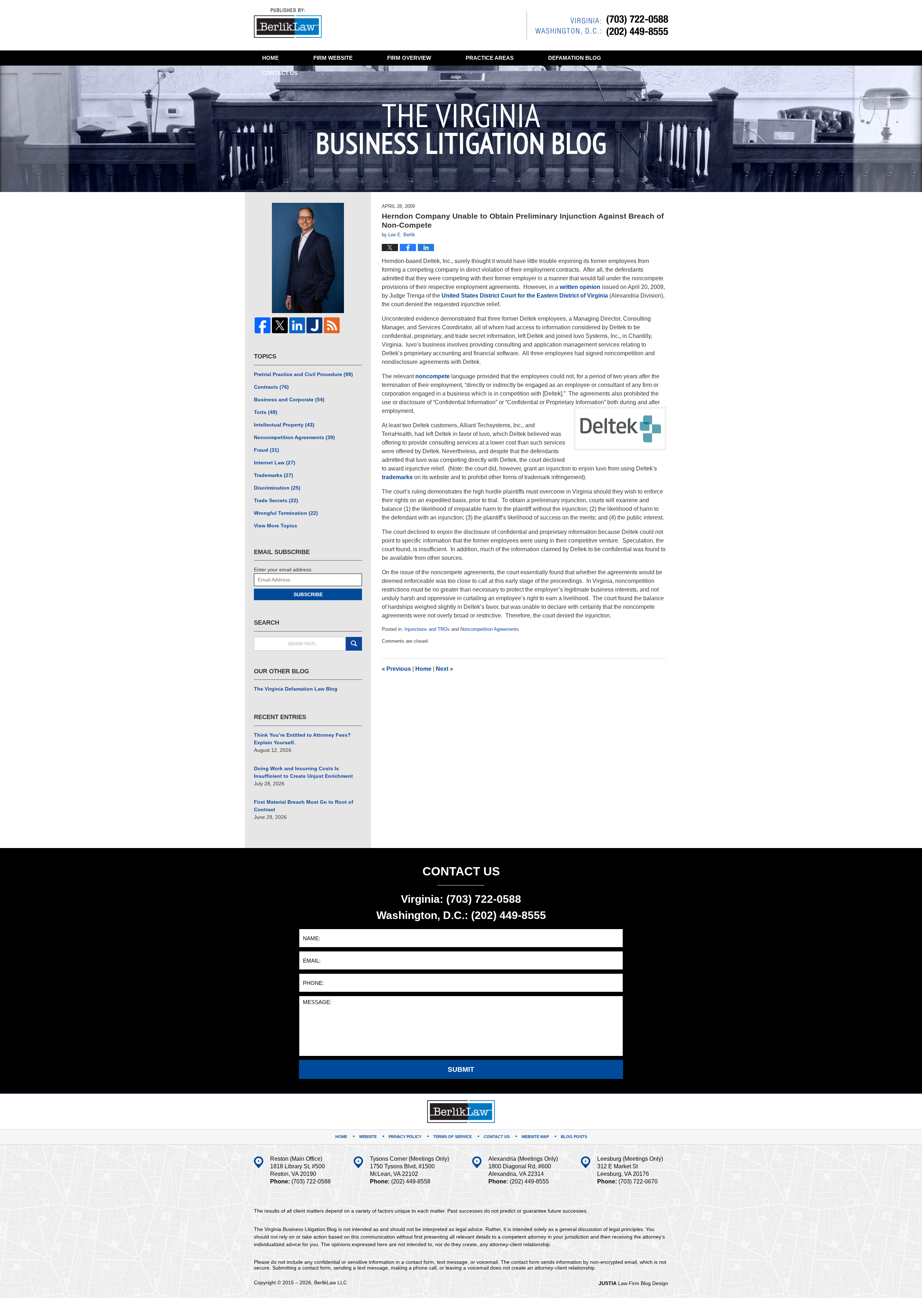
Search (354, 644)
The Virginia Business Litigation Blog (288, 23)
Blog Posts (574, 1136)
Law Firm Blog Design (633, 1283)
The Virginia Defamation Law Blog (295, 689)
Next (444, 669)
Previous (396, 669)
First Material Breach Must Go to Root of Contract (303, 805)
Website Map (535, 1136)
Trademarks (273, 475)
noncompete (432, 376)
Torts (265, 412)
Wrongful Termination (286, 513)
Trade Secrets (276, 500)
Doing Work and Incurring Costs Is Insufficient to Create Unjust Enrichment (303, 772)
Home (270, 58)
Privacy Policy (405, 1136)
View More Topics (275, 525)
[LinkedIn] (297, 325)
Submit (461, 1069)
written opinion (580, 287)
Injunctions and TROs (427, 629)
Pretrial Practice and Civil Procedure (303, 374)
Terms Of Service (452, 1136)
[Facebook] (262, 325)
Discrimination (277, 488)
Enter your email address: (283, 569)
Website (333, 58)
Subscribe (308, 594)
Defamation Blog (574, 58)
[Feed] (331, 325)
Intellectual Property (284, 425)
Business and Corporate (289, 399)
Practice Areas (490, 58)
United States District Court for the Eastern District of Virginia (525, 296)
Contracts (271, 387)
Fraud (266, 450)
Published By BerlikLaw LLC (597, 25)
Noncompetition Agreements (489, 629)
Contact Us (497, 1136)
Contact (279, 73)
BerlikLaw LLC (330, 1282)
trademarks (397, 477)
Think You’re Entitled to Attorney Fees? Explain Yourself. (302, 738)
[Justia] (314, 325)
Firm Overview (409, 58)
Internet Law (274, 462)
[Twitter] (279, 325)
